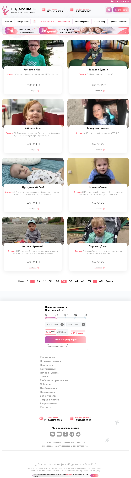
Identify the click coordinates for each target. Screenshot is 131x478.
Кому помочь (47, 357)
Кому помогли (48, 369)
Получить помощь (50, 361)
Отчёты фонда (48, 388)
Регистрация (123, 1)
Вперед (109, 281)
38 (57, 281)
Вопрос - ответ (48, 403)
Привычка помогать (118, 21)
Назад (21, 281)
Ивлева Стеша (98, 188)
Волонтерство (48, 396)
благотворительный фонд (23, 10)
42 (82, 281)
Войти (114, 1)
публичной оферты (65, 345)
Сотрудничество (49, 400)
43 (89, 281)
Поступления (23, 21)
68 (101, 281)
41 (76, 281)
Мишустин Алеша (98, 129)
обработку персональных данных (59, 346)
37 (50, 281)
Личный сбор (99, 21)
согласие (69, 475)
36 (44, 281)
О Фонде (8, 21)
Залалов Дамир (98, 70)
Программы (46, 365)
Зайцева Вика (32, 129)
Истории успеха (82, 21)
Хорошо (94, 475)
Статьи (44, 377)
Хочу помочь (121, 9)
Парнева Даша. (98, 247)
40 (70, 281)
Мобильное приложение (54, 380)
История (32, 91)
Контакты (45, 407)
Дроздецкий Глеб (33, 188)
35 (38, 281)
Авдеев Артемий (32, 247)
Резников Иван (32, 70)
